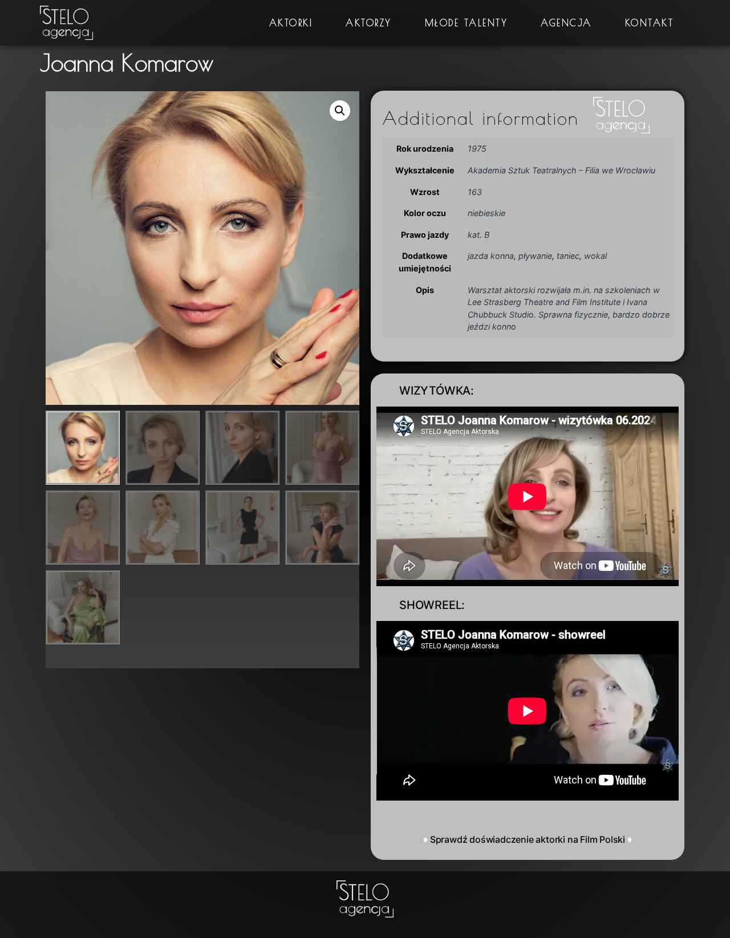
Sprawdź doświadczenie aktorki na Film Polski (527, 839)
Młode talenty (466, 23)
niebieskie (486, 213)
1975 (477, 148)
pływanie (535, 256)
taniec (568, 256)
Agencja (566, 23)
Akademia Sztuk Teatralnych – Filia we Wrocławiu (561, 170)
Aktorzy (369, 23)
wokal (595, 256)
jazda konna (491, 256)
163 (475, 192)
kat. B (478, 234)
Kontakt (649, 23)
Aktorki (291, 23)
